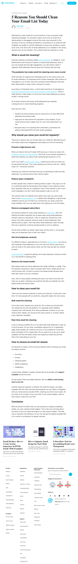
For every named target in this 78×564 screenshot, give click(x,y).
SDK (7, 487)
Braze (21, 500)
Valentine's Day (38, 485)
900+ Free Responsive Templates (37, 517)
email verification (44, 60)
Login (62, 3)
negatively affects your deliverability (25, 154)
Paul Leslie (20, 26)
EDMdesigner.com (59, 501)
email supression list (28, 198)
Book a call (71, 3)
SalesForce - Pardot (25, 484)
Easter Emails (37, 524)
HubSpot (22, 513)
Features (31, 3)
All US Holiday (37, 493)
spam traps (51, 213)
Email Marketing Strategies (19, 13)
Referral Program (10, 525)
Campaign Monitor (24, 488)
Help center (23, 522)
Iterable (22, 475)
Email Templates (38, 472)
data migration (52, 242)
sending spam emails (32, 162)
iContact (22, 504)
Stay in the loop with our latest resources (58, 470)
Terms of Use (9, 521)
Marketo (22, 480)
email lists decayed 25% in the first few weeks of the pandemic (34, 92)
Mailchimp (22, 471)
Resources (8, 507)
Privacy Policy (9, 516)
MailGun (22, 508)
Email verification (18, 254)
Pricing (46, 3)
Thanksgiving (37, 489)
